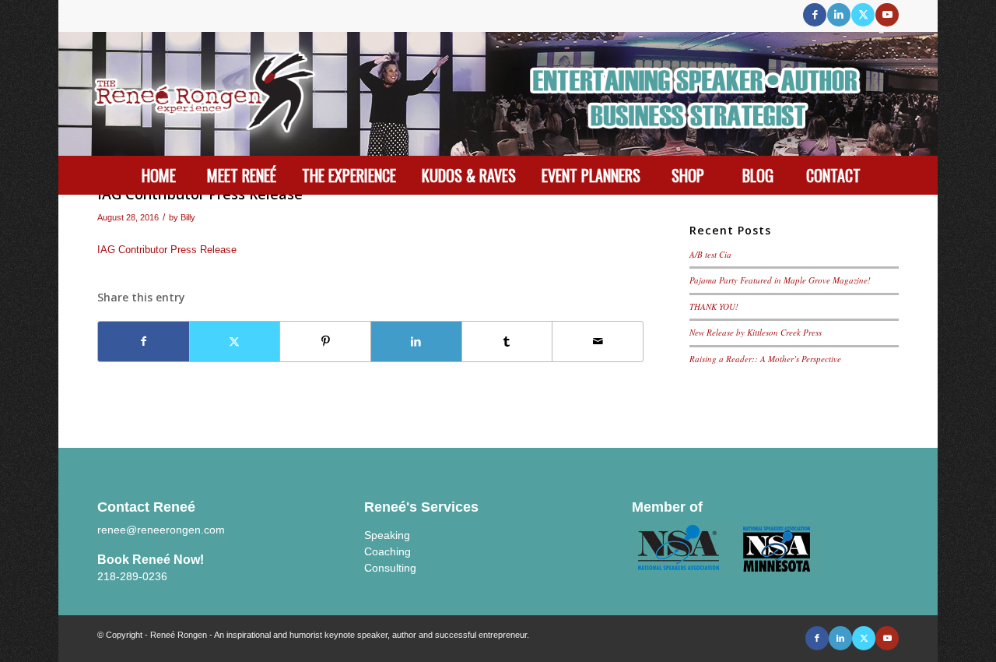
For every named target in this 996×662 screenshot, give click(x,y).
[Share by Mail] (597, 341)
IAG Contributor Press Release (167, 249)
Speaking (387, 535)
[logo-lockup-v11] (498, 93)
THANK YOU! (713, 306)
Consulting (390, 568)
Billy (188, 217)
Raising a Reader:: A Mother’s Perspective (765, 358)
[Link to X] (863, 14)
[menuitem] (159, 175)
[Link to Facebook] (814, 14)
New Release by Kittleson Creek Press (755, 332)
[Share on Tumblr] (507, 341)
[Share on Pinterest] (325, 341)
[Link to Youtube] (887, 14)
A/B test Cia (710, 254)
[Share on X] (235, 341)
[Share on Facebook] (143, 341)
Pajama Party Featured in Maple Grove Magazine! (780, 280)
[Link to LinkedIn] (838, 14)
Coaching (387, 551)
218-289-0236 (132, 576)
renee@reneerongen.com (161, 529)
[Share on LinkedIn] (416, 341)
